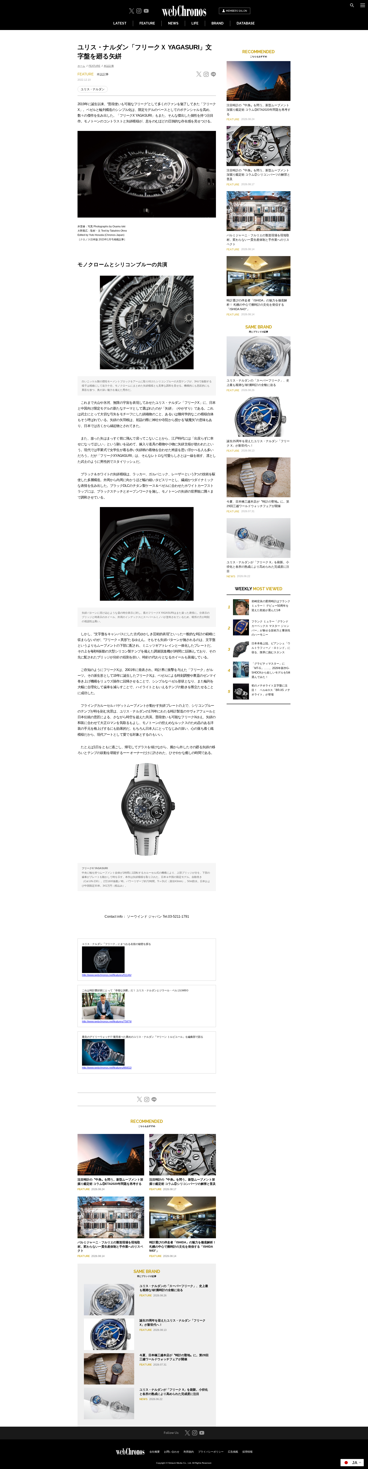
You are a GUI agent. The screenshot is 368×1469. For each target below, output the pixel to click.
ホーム (81, 65)
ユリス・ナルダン (93, 89)
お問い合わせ (171, 1451)
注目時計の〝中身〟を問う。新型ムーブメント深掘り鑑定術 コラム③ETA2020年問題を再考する (258, 109)
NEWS (173, 23)
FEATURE (147, 23)
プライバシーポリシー (211, 1451)
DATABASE (246, 23)
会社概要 (155, 1451)
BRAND (217, 23)
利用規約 (189, 1451)
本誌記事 (109, 65)
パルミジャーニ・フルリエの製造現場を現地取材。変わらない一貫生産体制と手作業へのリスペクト (110, 1246)
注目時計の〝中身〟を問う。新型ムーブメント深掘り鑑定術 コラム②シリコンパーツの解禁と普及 (258, 175)
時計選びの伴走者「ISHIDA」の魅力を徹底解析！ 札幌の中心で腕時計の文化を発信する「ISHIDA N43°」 (182, 1246)
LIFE (194, 23)
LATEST (119, 23)
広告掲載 (233, 1451)
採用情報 (247, 1451)
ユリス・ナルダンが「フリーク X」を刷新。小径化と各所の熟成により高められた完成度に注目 (258, 566)
